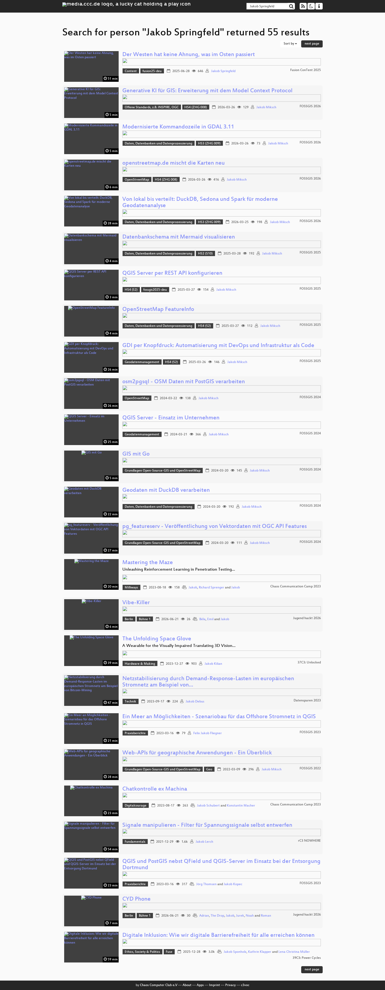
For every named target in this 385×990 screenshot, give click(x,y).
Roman (266, 916)
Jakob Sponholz (235, 952)
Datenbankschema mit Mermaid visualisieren (178, 237)
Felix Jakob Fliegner (207, 733)
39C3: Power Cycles (307, 958)
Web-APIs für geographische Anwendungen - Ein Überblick (197, 753)
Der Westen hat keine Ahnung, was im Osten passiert (188, 55)
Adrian (204, 916)
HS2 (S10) (205, 254)
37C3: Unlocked (309, 662)
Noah (250, 916)
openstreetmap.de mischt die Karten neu (173, 163)
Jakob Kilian (213, 664)
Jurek (240, 916)
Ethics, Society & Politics (142, 952)
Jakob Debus (195, 702)
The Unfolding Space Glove (156, 639)
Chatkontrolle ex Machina (154, 789)
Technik (130, 702)
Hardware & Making (140, 664)
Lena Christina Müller (294, 952)
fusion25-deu (152, 71)
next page (312, 44)
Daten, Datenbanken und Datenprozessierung (158, 143)
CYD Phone (136, 899)
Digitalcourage (135, 806)
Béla (202, 619)
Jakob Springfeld (223, 71)
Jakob (193, 587)
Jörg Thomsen (206, 884)
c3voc (245, 985)
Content (131, 71)
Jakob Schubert (208, 806)
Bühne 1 (145, 619)
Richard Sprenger (211, 587)
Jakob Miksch (266, 107)
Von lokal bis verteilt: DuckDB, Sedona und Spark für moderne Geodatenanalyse (200, 202)
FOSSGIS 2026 (310, 106)
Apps (200, 985)
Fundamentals (135, 842)
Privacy (230, 985)
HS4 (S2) (131, 290)
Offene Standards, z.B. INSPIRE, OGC (152, 107)
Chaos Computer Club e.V (158, 985)
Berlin (129, 619)
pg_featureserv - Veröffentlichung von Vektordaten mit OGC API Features (214, 526)
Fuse (169, 952)
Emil (210, 619)
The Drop (217, 916)
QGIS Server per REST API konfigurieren (172, 273)
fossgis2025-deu (155, 290)
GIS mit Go (136, 454)
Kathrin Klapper (259, 952)
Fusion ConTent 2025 (305, 70)
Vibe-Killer (136, 603)
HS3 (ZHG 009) (209, 143)
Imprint (214, 985)
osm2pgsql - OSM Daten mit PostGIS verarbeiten (183, 382)
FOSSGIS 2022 (310, 768)
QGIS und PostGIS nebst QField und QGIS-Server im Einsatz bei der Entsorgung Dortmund (221, 864)
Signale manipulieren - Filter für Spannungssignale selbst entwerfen (207, 825)
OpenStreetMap (137, 180)
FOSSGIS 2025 (310, 253)
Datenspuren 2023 (307, 700)
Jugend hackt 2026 (307, 618)
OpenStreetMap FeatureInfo (158, 309)
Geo (209, 769)
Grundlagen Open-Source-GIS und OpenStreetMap (162, 471)
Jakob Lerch (204, 842)
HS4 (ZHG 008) (195, 107)
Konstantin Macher (241, 806)
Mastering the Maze (147, 563)
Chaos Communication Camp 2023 (295, 586)
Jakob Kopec (233, 884)
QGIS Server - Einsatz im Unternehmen (170, 418)
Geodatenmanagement (142, 362)
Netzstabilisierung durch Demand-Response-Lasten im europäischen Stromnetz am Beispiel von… (208, 682)
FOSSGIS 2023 (310, 732)
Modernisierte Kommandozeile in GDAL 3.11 (178, 127)
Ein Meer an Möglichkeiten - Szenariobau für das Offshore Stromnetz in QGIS (219, 717)
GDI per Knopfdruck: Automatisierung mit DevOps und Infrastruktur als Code (218, 346)
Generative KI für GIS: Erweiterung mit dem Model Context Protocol (207, 91)
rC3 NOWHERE (309, 841)
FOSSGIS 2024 (310, 397)
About (187, 985)
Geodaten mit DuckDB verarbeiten (166, 490)
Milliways (131, 587)
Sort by (289, 44)
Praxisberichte (135, 733)
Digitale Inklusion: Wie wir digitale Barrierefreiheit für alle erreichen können (218, 935)
